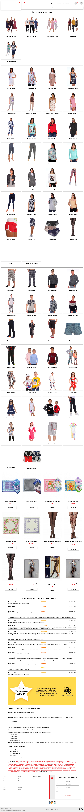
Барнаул (49, 768)
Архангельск (40, 764)
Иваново (23, 761)
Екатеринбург (24, 771)
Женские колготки (73, 239)
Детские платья (73, 392)
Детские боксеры (31, 468)
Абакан (45, 765)
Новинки (23, 8)
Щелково (20, 762)
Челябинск (53, 770)
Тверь (66, 767)
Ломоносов (10, 762)
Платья (4, 776)
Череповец (13, 764)
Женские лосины (11, 214)
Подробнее (10, 507)
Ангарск (28, 761)
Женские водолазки (52, 163)
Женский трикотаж (11, 36)
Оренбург (56, 768)
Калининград (57, 765)
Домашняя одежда (7, 780)
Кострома (18, 764)
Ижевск (61, 768)
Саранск (30, 764)
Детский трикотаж (11, 61)
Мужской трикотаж (31, 36)
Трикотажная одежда (58, 711)
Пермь (22, 770)
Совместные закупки (44, 8)
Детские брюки (11, 367)
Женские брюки (32, 163)
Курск (15, 770)
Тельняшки (20, 783)
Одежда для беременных (32, 263)
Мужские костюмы (11, 315)
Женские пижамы (11, 138)
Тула (17, 768)
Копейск (28, 765)
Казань (49, 770)
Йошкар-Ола (70, 765)
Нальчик (42, 765)
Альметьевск (34, 762)
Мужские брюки (32, 290)
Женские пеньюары (73, 113)
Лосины (19, 778)
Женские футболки (31, 138)
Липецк (31, 768)
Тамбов (45, 764)
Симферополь (71, 767)
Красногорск (18, 765)
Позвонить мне (27, 2)
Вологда (63, 767)
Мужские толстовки (73, 315)
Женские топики (73, 214)
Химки (28, 767)
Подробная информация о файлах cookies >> (10, 8)
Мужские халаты (32, 340)
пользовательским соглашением (65, 792)
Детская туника (11, 443)
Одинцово (10, 767)
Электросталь (59, 761)
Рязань (64, 768)
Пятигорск (12, 765)
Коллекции (73, 36)
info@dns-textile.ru (56, 3)
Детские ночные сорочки (32, 417)
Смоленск (49, 764)
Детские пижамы (52, 392)
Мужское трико (11, 340)
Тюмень (25, 770)
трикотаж (17, 761)
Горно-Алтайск (59, 764)
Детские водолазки (31, 367)
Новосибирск (59, 770)
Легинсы (19, 776)
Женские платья (52, 88)
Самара (38, 770)
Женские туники (32, 88)
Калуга (59, 767)
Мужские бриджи (11, 290)
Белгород (21, 768)
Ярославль (42, 767)
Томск (14, 768)
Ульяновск (47, 767)
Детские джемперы (52, 367)
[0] (75, 3)
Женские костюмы (11, 113)
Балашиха (15, 767)
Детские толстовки (52, 417)
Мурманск (29, 762)
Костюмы (5, 778)
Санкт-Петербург (31, 771)
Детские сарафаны (11, 417)
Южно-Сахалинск (48, 761)
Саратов (10, 771)
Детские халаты (32, 443)
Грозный (32, 765)
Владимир (32, 767)
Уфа (41, 770)
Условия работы (32, 8)
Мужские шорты (52, 340)
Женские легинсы (73, 189)
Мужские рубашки (52, 315)
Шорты (19, 789)
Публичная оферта (37, 776)
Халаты (4, 787)
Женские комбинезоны (31, 113)
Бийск (39, 762)
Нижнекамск (65, 761)
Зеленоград (41, 761)
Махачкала (35, 768)
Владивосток (26, 768)
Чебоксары (41, 768)
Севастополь (50, 765)
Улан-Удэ (24, 765)
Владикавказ (44, 762)
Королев (54, 764)
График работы (65, 3)
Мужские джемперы (52, 290)
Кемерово (10, 768)
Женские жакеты (11, 189)
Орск (69, 761)
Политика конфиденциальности (52, 809)
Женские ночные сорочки (52, 113)
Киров (45, 768)
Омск (53, 768)
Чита (9, 765)
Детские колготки (11, 467)
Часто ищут (35, 778)
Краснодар (73, 770)
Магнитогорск (24, 764)
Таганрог (24, 762)
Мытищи (70, 762)
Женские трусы (52, 239)
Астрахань (34, 764)
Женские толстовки (52, 214)
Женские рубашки (31, 214)
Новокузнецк (24, 767)
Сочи (56, 767)
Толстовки (20, 785)
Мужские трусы (73, 340)
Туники (4, 789)
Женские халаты (11, 88)
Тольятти (37, 767)
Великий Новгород (63, 762)
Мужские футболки (31, 315)
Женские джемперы (73, 163)
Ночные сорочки (6, 785)
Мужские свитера (73, 290)
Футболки (20, 787)
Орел (19, 767)
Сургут (61, 765)
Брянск (65, 765)
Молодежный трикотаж (52, 36)
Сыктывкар (49, 762)
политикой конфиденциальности (71, 791)
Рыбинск (15, 762)
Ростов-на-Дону (66, 770)
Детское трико (73, 417)
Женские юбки (31, 239)
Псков (53, 761)
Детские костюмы (73, 367)
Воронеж (45, 770)
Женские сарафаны (73, 88)
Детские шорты (52, 443)
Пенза (29, 770)
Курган (57, 762)
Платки (11, 263)
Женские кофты (52, 189)
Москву (37, 771)
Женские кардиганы (32, 189)
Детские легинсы (11, 392)
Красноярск (33, 770)
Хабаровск (37, 765)
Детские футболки (31, 392)
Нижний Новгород (16, 771)
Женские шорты (11, 239)
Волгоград (69, 768)
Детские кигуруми (73, 443)
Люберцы (65, 764)
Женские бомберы (52, 138)
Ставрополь (10, 770)
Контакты (54, 8)
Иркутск (18, 770)
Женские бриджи (11, 163)
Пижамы (5, 783)
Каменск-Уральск (34, 761)
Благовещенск (71, 764)
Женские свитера (73, 138)
